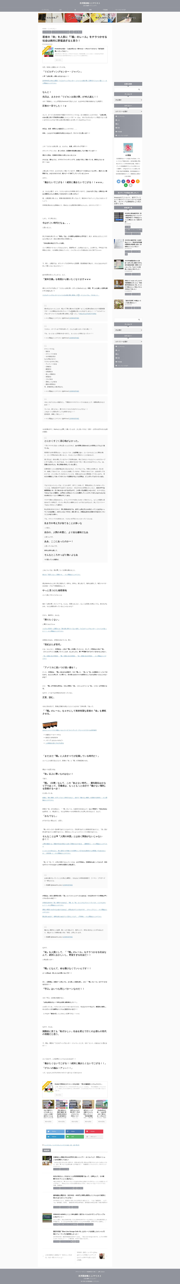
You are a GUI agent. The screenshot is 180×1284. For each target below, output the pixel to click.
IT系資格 (105, 9)
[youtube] (133, 181)
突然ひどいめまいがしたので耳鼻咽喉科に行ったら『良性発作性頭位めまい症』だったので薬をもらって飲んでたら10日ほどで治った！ (133, 285)
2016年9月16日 (68, 885)
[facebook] (123, 181)
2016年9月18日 (74, 318)
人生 (60, 9)
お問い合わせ (101, 1271)
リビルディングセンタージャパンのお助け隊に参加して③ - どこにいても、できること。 (70, 295)
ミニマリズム (45, 9)
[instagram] (128, 181)
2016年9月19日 (68, 937)
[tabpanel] (48, 1112)
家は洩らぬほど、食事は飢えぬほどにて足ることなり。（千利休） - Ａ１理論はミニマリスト (72, 916)
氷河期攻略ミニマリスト (90, 3)
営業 (90, 9)
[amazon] (138, 181)
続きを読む (48, 1121)
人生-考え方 (76, 1145)
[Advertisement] (128, 53)
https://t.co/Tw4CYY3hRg (87, 314)
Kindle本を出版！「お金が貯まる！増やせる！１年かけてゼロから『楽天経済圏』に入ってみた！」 (101, 1115)
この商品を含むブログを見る (54, 743)
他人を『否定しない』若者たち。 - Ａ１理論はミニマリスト (61, 574)
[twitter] (118, 181)
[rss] (126, 185)
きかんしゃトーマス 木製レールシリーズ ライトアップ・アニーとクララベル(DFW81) (69, 730)
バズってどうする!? (120, 9)
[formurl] (130, 185)
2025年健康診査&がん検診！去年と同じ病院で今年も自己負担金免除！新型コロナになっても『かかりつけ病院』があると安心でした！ (133, 265)
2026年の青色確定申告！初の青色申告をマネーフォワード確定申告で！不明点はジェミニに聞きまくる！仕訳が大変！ (133, 218)
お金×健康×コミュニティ (90, 1278)
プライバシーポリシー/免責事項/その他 (85, 1271)
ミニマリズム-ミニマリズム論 (60, 1145)
